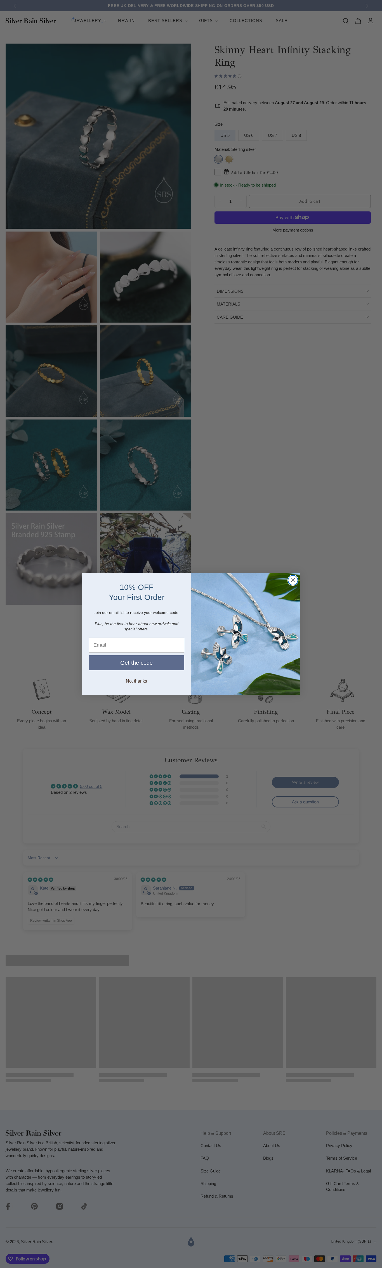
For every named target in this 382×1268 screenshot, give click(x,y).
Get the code (136, 663)
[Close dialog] (293, 580)
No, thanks (136, 681)
